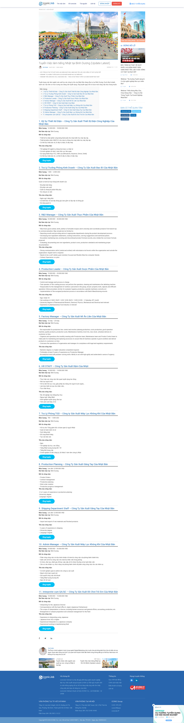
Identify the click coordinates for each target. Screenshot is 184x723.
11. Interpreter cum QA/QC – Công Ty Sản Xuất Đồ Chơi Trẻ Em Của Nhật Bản (68, 114)
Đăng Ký (116, 4)
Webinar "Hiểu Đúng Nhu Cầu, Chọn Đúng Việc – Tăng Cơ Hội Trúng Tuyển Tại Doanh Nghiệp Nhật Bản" (70, 77)
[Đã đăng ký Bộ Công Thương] (137, 688)
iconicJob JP (115, 711)
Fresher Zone (125, 119)
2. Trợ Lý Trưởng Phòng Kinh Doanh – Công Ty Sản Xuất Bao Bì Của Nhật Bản (68, 94)
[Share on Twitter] (47, 638)
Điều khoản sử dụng (115, 686)
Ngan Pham (125, 74)
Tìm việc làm (61, 4)
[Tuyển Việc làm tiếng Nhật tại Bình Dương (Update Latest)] (78, 35)
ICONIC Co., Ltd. (56, 720)
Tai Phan (45, 67)
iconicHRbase (116, 708)
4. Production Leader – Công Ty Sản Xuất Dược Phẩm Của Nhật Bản (65, 98)
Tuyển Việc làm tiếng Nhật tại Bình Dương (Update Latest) (74, 63)
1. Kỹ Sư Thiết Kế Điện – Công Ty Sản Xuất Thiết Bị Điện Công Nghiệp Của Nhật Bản (70, 91)
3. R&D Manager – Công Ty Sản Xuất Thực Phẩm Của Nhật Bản (64, 96)
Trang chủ (42, 9)
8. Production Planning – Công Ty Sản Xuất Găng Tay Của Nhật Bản (65, 108)
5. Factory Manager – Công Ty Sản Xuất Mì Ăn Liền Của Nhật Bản (64, 101)
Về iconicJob (72, 4)
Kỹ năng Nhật (125, 115)
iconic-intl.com (116, 705)
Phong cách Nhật (126, 111)
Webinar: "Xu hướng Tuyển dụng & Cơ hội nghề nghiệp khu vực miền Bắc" (61, 74)
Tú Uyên (124, 86)
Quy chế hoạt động (115, 680)
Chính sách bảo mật (115, 683)
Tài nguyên (83, 4)
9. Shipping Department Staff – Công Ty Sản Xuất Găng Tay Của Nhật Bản (67, 110)
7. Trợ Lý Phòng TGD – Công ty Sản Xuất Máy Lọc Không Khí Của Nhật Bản (67, 105)
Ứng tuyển (47, 160)
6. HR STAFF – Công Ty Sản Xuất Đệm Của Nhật (59, 103)
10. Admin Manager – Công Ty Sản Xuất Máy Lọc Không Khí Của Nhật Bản (67, 112)
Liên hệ (92, 4)
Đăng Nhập (104, 4)
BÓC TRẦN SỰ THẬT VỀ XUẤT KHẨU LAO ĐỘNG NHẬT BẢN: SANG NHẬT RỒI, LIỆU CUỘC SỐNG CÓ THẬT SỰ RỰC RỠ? (70, 72)
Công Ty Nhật (136, 111)
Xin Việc (133, 115)
